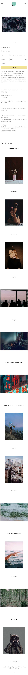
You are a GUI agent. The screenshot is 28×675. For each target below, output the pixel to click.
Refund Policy (18, 667)
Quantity (3, 59)
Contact (17, 668)
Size (2, 55)
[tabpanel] (14, 25)
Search (4, 667)
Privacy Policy (10, 667)
